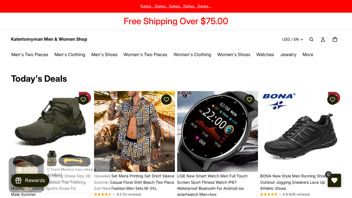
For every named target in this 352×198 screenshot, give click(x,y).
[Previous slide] (19, 131)
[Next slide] (83, 131)
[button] (83, 99)
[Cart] (335, 39)
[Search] (311, 39)
